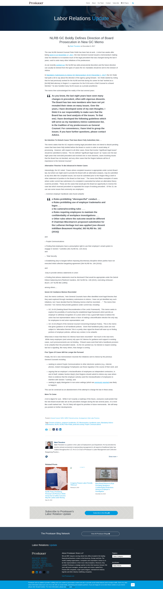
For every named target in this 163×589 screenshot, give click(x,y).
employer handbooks (69, 422)
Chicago (43, 560)
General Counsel (55, 418)
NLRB (66, 418)
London (43, 562)
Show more (113, 456)
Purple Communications (93, 424)
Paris (42, 566)
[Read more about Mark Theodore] (46, 456)
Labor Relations (81, 18)
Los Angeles (36, 564)
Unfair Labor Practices (93, 418)
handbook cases (94, 422)
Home (88, 3)
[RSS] (33, 572)
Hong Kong (36, 562)
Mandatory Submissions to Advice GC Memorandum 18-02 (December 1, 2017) (76, 75)
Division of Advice (55, 422)
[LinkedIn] (37, 572)
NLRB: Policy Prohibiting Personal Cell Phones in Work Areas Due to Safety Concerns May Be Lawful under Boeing (55, 494)
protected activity (78, 424)
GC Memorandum (83, 422)
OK (133, 585)
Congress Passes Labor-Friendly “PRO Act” (81, 484)
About (94, 3)
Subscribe (116, 3)
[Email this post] (50, 429)
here (67, 587)
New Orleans (46, 564)
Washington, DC (37, 568)
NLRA (62, 418)
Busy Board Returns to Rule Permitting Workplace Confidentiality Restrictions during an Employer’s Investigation (104, 487)
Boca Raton (36, 558)
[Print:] (46, 429)
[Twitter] (44, 572)
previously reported (102, 382)
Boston (44, 558)
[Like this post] (57, 429)
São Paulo (48, 566)
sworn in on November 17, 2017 (61, 55)
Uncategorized (83, 418)
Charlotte (35, 560)
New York (35, 566)
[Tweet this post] (54, 429)
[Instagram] (48, 572)
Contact (108, 3)
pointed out (60, 65)
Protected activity (73, 418)
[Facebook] (40, 572)
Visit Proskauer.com (68, 576)
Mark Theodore (75, 46)
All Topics (126, 3)
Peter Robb (68, 424)
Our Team (101, 3)
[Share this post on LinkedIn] (60, 429)
